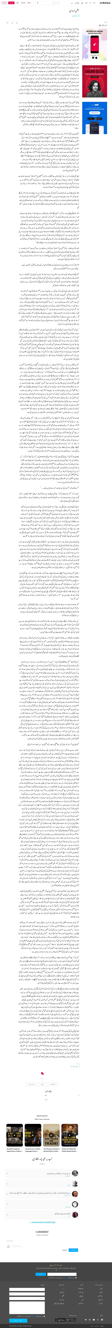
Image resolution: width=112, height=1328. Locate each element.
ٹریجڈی (42, 1084)
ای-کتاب (77, 3)
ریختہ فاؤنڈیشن (80, 1288)
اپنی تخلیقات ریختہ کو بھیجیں (59, 1303)
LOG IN (23, 2)
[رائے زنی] (17, 23)
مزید (72, 3)
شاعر (94, 3)
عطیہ (63, 1288)
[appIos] (60, 1319)
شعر (90, 3)
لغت (86, 3)
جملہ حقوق (92, 1326)
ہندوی (101, 1288)
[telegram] (85, 1319)
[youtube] (93, 1319)
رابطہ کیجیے (81, 1296)
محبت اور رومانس (31, 1084)
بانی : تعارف (80, 1292)
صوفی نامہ (101, 1292)
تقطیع (63, 1296)
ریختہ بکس (101, 1303)
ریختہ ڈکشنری (100, 1296)
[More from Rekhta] (17, 2)
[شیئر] (12, 22)
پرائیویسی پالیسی (65, 1278)
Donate (4, 2)
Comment (73, 1250)
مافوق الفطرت (52, 1084)
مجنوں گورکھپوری (75, 16)
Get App (11, 2)
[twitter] (98, 1319)
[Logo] (105, 3)
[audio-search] (37, 3)
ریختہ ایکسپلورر (80, 1303)
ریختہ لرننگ (100, 1300)
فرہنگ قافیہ (62, 1292)
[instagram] (89, 1319)
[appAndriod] (71, 1319)
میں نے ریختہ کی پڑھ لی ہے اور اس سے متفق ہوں (61, 1278)
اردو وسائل (62, 1300)
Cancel (64, 1250)
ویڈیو (82, 3)
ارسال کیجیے (16, 1320)
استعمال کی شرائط (96, 1326)
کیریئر (82, 1300)
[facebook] (102, 1319)
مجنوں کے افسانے (74, 1066)
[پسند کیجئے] (7, 22)
